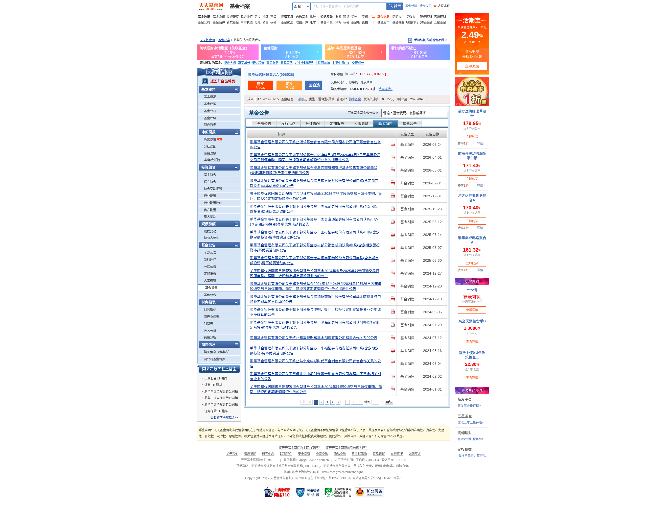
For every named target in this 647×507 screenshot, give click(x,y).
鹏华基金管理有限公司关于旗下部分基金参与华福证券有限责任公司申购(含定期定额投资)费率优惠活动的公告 (314, 350)
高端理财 (440, 17)
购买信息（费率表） (217, 352)
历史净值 (210, 139)
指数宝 (410, 17)
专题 (365, 17)
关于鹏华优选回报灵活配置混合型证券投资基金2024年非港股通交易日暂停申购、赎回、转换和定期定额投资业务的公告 (316, 389)
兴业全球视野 (304, 63)
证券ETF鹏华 (213, 385)
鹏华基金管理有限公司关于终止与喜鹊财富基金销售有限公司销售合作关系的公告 (313, 338)
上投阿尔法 (322, 63)
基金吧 (355, 22)
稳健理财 (426, 17)
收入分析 (210, 331)
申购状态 (247, 22)
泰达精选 (258, 63)
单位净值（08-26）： (358, 74)
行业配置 (210, 196)
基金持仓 (210, 175)
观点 (346, 17)
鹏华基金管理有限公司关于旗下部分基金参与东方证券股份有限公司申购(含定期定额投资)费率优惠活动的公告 (314, 183)
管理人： (349, 99)
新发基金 (233, 22)
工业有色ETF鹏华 (216, 378)
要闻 (338, 17)
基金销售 (211, 288)
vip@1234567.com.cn (314, 460)
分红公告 (210, 267)
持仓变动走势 (213, 189)
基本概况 (210, 97)
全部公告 (210, 252)
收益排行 (412, 22)
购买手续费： (361, 89)
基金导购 (398, 22)
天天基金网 (207, 40)
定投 (258, 17)
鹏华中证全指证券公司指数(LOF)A (221, 392)
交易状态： (352, 82)
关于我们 (232, 454)
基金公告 (259, 113)
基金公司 (425, 6)
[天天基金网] (211, 6)
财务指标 (210, 309)
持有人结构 (211, 238)
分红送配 (210, 146)
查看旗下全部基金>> (224, 418)
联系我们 (286, 454)
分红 (258, 22)
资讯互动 (326, 17)
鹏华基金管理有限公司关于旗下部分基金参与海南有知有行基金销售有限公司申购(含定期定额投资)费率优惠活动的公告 (313, 170)
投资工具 (287, 17)
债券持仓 (210, 182)
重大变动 (210, 217)
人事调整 (210, 281)
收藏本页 (441, 6)
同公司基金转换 (214, 359)
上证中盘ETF (341, 63)
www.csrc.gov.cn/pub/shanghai (343, 472)
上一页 (306, 402)
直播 (365, 22)
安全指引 (304, 454)
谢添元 (302, 99)
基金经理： (294, 99)
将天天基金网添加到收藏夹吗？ (347, 448)
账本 (313, 22)
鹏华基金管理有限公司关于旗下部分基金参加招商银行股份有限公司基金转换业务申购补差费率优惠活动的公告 (315, 299)
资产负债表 (211, 317)
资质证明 (250, 454)
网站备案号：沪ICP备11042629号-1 (377, 478)
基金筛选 (287, 22)
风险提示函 (359, 454)
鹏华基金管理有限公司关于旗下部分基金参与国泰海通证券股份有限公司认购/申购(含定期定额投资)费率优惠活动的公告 (314, 221)
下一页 (356, 402)
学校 (354, 17)
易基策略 (287, 63)
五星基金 (440, 22)
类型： (321, 99)
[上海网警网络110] (277, 492)
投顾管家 (233, 17)
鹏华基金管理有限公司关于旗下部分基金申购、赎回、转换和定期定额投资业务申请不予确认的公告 (315, 312)
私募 (273, 22)
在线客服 (397, 454)
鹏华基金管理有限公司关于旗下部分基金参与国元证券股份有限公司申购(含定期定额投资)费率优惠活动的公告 (314, 208)
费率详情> (385, 89)
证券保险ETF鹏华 (216, 411)
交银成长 (358, 63)
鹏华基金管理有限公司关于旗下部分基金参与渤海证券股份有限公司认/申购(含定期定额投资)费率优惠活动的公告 (315, 324)
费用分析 (210, 337)
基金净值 (219, 17)
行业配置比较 (213, 203)
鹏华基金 (355, 99)
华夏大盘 (230, 63)
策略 (338, 22)
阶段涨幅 (210, 153)
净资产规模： (396, 99)
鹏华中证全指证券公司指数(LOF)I (221, 398)
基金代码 (411, 6)
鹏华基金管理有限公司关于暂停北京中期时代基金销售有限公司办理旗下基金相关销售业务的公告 (315, 376)
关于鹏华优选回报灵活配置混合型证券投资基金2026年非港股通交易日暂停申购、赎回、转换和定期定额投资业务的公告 (316, 196)
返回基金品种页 (222, 81)
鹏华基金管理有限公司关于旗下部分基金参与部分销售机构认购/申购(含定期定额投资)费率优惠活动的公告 (315, 247)
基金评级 (210, 118)
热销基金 (426, 22)
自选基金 (302, 17)
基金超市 (383, 22)
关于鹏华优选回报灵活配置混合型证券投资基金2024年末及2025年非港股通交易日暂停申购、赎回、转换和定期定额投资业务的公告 (314, 273)
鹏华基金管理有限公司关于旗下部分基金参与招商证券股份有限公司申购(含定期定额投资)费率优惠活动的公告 (314, 260)
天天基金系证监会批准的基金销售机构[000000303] (285, 466)
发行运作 (210, 259)
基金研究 (326, 22)
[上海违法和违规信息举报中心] (338, 492)
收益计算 (302, 22)
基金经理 (210, 104)
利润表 (208, 324)
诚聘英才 (415, 454)
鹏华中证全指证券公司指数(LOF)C (221, 405)
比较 (313, 17)
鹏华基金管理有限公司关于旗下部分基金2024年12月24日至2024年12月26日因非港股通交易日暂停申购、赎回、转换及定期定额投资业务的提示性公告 (315, 286)
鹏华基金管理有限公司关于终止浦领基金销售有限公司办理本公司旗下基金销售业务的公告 (315, 144)
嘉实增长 (244, 63)
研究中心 (268, 454)
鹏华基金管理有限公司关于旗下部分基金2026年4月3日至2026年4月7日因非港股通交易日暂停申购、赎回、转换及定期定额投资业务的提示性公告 (315, 157)
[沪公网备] (369, 492)
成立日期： (263, 99)
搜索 (394, 6)
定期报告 (210, 274)
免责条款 (322, 454)
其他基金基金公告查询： (364, 113)
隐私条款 (340, 454)
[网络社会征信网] (307, 492)
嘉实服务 (272, 63)
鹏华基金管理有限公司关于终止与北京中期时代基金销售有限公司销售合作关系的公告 (315, 363)
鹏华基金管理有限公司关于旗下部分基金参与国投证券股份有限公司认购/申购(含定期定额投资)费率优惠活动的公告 (315, 234)
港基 (265, 17)
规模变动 (210, 231)
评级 (273, 17)
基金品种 (219, 22)
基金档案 (240, 6)
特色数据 (210, 125)
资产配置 (210, 210)
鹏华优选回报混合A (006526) (271, 75)
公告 (265, 22)
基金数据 (204, 17)
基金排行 (247, 17)
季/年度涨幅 (212, 160)
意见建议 (379, 454)
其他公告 (210, 295)
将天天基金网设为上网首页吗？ (300, 448)
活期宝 (396, 17)
